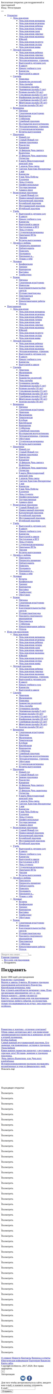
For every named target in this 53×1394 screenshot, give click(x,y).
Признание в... (26, 256)
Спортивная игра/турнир (31, 113)
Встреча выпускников (30, 132)
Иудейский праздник (29, 208)
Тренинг (23, 266)
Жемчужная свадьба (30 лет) (33, 102)
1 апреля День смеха (29, 166)
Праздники (18, 134)
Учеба (16, 211)
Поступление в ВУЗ (29, 227)
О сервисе (6, 1358)
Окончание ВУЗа (27, 235)
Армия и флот (26, 190)
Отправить (7, 1391)
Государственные (27, 187)
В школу (23, 65)
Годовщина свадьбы (29, 87)
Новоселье (24, 285)
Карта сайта (7, 1363)
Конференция (26, 264)
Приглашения (14, 306)
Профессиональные (29, 184)
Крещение (24, 147)
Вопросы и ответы (41, 1358)
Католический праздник (31, 200)
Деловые (17, 261)
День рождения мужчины (32, 23)
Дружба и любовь (22, 243)
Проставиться (26, 296)
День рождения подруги (31, 42)
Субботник (24, 118)
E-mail (4, 1388)
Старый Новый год (28, 139)
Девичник (24, 370)
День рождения (20, 18)
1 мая (21, 171)
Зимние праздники (28, 142)
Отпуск (22, 303)
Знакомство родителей (30, 81)
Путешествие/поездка (30, 293)
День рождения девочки (31, 34)
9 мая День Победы (28, 176)
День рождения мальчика (31, 36)
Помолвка (24, 79)
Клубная (23, 420)
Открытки (12, 15)
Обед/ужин (24, 438)
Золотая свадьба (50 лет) (31, 105)
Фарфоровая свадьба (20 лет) (33, 97)
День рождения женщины (32, 20)
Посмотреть (7, 1093)
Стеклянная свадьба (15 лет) (33, 94)
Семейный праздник (29, 121)
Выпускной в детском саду (32, 63)
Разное (16, 277)
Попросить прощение (30, 245)
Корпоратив (25, 116)
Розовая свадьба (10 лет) (31, 92)
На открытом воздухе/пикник (34, 124)
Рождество (24, 145)
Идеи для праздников (18, 631)
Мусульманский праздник (32, 206)
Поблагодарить (26, 248)
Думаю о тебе (26, 258)
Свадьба (17, 76)
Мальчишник (25, 372)
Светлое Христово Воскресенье (35, 169)
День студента (26, 182)
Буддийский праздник (30, 203)
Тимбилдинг (25, 274)
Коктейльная (25, 423)
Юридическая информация (14, 1360)
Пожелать (24, 251)
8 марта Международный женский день (31, 162)
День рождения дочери (30, 28)
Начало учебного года (30, 68)
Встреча (23, 579)
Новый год (24, 137)
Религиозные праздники (25, 192)
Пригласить (25, 557)
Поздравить (25, 253)
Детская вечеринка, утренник (34, 60)
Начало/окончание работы (32, 301)
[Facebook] (29, 1378)
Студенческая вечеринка (31, 129)
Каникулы (24, 71)
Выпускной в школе (29, 73)
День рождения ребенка (31, 26)
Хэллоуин (24, 179)
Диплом (23, 237)
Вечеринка (18, 108)
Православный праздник (31, 198)
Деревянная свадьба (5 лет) (32, 89)
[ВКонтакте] (22, 1378)
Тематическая (26, 417)
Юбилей (23, 39)
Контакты (26, 1358)
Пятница (23, 110)
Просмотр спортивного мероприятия (30, 617)
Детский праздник (22, 49)
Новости (16, 1358)
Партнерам (34, 1360)
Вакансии (45, 1360)
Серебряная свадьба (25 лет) (33, 100)
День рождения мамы (29, 47)
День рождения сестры (30, 44)
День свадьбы (26, 84)
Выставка (24, 272)
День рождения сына (29, 31)
